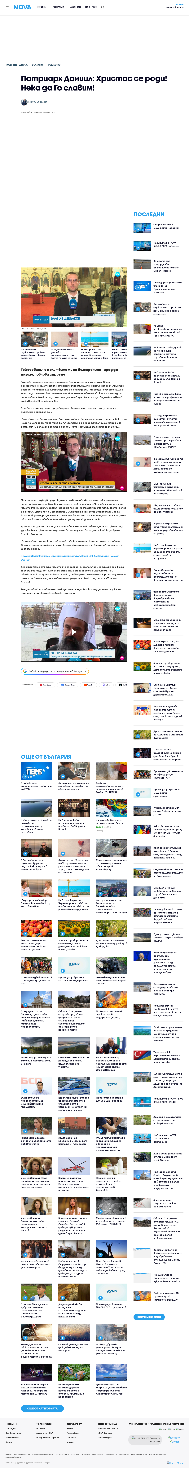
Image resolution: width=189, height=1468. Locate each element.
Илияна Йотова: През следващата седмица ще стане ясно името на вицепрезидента (36, 1182)
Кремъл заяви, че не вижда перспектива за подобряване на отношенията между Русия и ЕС (167, 1256)
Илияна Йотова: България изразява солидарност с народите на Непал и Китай (34, 1224)
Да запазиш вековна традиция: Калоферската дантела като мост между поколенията (73, 1310)
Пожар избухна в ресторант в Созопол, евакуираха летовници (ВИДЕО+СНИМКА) (110, 1349)
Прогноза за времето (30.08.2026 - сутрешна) (73, 979)
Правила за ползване (139, 1454)
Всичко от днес (13, 1433)
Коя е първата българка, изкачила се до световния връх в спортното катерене (167, 754)
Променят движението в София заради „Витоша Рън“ (36, 980)
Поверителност (111, 1454)
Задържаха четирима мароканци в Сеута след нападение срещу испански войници (167, 852)
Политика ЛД (124, 1454)
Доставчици (75, 1454)
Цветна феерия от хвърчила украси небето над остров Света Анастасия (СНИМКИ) (111, 1389)
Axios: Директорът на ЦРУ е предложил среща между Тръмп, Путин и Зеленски (168, 831)
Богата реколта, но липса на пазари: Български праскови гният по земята (33, 945)
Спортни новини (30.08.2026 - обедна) (166, 226)
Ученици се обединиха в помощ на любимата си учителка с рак (35, 1264)
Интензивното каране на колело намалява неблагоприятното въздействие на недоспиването (167, 916)
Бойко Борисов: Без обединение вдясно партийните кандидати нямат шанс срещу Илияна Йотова (111, 1063)
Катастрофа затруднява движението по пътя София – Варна (166, 266)
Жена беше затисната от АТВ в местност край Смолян (111, 980)
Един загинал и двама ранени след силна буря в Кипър (168, 937)
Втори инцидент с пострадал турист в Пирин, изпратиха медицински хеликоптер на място (73, 1184)
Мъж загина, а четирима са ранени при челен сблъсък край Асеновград (111, 865)
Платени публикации (13, 1457)
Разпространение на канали (42, 1454)
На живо (91, 7)
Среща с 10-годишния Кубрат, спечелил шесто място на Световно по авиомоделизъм (34, 1310)
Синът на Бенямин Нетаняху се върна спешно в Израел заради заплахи (165, 689)
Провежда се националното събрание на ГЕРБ (36, 786)
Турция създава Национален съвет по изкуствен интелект (166, 1278)
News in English (105, 1437)
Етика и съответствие (157, 1454)
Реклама (9, 1454)
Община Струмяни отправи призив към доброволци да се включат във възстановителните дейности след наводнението (71, 1020)
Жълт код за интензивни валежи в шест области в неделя (36, 1060)
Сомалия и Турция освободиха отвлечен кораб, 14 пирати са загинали (167, 892)
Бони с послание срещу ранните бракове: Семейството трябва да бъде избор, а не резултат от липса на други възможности (72, 1226)
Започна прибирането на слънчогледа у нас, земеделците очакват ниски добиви (74, 945)
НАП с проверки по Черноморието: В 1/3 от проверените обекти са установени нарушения (73, 905)
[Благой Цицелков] (24, 102)
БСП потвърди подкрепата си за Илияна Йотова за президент (32, 1102)
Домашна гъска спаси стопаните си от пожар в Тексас (167, 1120)
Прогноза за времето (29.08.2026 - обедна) (109, 1099)
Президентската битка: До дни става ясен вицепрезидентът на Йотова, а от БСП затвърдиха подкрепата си (35, 1019)
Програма (57, 7)
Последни (10, 1428)
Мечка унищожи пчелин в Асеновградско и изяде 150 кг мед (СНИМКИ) (111, 1221)
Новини (41, 7)
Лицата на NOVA (44, 1433)
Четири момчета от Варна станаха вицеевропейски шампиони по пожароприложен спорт (111, 906)
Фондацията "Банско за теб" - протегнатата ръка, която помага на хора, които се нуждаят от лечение (73, 866)
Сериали (71, 1437)
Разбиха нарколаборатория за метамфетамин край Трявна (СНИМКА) (110, 787)
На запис (74, 7)
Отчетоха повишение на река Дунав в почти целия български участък (73, 1062)
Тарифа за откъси (62, 1454)
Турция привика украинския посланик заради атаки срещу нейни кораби (166, 1057)
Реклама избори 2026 (22, 1454)
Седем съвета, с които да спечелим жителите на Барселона (168, 872)
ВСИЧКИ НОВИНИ (149, 1317)
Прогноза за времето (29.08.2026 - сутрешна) (111, 1306)
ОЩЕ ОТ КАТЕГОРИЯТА (42, 1408)
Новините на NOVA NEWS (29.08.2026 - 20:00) (168, 1100)
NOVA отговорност (108, 1428)
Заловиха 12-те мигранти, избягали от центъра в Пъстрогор (72, 1140)
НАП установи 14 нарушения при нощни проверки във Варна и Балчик (71, 825)
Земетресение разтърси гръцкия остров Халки (164, 1203)
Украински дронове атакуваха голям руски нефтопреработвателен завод (168, 528)
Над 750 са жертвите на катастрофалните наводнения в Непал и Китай (167, 399)
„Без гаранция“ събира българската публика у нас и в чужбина (35, 903)
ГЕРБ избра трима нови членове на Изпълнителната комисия (167, 287)
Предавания (73, 1433)
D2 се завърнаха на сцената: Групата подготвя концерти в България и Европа (34, 865)
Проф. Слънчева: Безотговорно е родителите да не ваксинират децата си (168, 575)
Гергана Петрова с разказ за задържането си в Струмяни (36, 1140)
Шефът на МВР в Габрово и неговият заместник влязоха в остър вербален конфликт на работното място (73, 1103)
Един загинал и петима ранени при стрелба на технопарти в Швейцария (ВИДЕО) (167, 442)
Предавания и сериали (47, 1437)
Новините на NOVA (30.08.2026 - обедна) (166, 244)
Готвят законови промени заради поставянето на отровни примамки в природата (71, 1390)
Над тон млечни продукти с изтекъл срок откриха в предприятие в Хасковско (108, 1184)
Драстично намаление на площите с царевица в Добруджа (111, 943)
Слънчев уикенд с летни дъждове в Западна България (73, 1347)
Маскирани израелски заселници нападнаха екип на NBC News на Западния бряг (167, 625)
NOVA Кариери (105, 1433)
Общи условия (97, 1454)
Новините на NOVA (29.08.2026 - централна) (164, 1138)
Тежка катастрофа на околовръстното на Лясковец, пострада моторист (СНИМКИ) (35, 1389)
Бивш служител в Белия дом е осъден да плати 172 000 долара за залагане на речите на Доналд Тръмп (167, 1080)
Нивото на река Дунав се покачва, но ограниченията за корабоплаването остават (36, 826)
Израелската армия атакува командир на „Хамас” (167, 811)
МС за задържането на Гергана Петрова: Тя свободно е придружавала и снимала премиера (110, 1143)
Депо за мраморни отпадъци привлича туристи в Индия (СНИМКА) (165, 989)
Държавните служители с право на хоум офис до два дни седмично (73, 786)
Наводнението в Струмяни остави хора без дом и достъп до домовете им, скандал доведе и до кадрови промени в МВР (72, 1269)
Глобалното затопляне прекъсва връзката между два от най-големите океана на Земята (167, 1034)
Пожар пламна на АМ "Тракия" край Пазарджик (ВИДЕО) (109, 1014)
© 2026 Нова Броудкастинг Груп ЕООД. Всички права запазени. (28, 1463)
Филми (70, 1442)
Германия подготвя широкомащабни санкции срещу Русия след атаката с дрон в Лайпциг (167, 713)
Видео (9, 1442)
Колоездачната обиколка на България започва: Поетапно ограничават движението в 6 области (36, 1350)
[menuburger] (7, 7)
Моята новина (13, 1437)
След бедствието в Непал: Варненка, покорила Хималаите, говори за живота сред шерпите (110, 1267)
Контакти (86, 1454)
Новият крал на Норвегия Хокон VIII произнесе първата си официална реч (167, 1010)
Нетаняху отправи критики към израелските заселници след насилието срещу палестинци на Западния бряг (165, 962)
